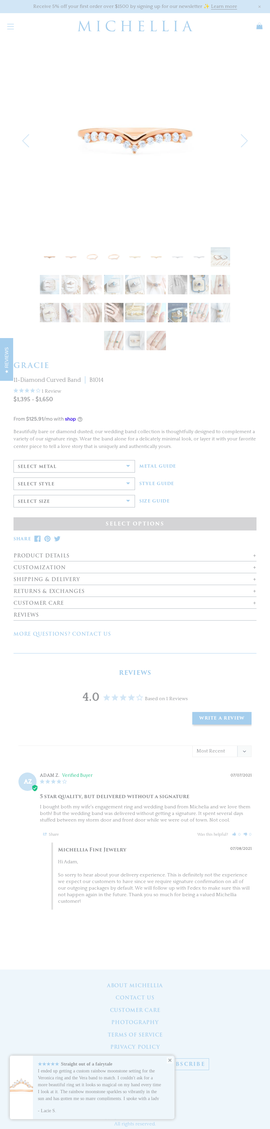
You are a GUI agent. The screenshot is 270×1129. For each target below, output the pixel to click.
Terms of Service (135, 1035)
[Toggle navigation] (10, 26)
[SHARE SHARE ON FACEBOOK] (37, 538)
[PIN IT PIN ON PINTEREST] (47, 538)
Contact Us (135, 998)
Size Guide (154, 501)
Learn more (224, 6)
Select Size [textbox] (34, 501)
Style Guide (156, 483)
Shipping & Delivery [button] (47, 579)
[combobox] (74, 466)
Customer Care (135, 1010)
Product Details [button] (41, 556)
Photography (134, 1022)
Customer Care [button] (39, 603)
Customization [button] (40, 568)
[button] (26, 141)
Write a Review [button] (222, 718)
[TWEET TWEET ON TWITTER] (57, 538)
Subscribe (186, 1064)
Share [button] (53, 834)
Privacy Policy (135, 1047)
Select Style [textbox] (36, 483)
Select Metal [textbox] (37, 466)
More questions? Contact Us (62, 634)
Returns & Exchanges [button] (49, 591)
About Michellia (135, 986)
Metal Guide (157, 466)
